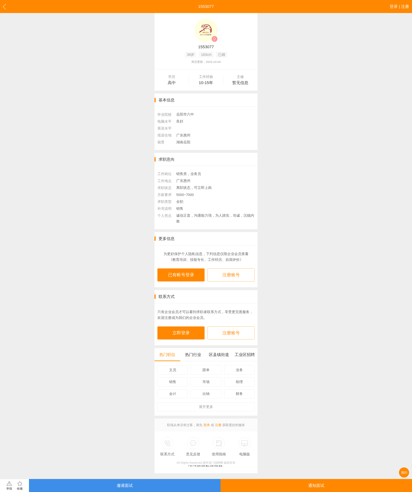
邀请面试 (125, 485)
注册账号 (231, 274)
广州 (194, 466)
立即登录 (181, 332)
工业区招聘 (245, 354)
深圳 (199, 466)
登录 (206, 425)
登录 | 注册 (399, 6)
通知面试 (316, 485)
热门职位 (167, 354)
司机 (216, 466)
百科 (212, 466)
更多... (221, 466)
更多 (206, 407)
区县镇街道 (219, 354)
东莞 (203, 466)
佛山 (207, 466)
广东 (190, 466)
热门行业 (193, 354)
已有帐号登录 (181, 274)
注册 (218, 425)
